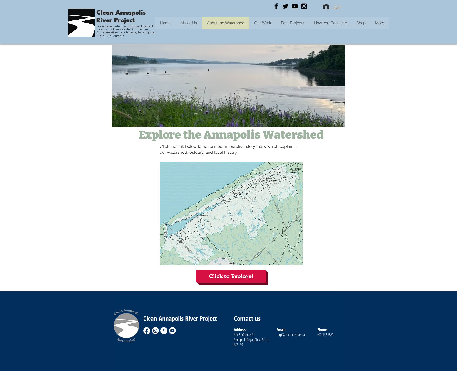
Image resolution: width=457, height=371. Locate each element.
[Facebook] (146, 330)
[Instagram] (155, 330)
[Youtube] (172, 330)
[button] (292, 23)
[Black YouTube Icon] (294, 6)
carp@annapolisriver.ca (291, 334)
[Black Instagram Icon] (304, 6)
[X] (163, 330)
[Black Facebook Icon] (276, 6)
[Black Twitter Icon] (285, 6)
